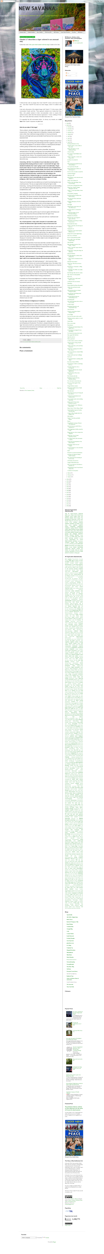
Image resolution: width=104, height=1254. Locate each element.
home (82, 721)
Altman (76, 586)
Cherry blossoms (70, 309)
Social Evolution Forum (72, 982)
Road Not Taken (73, 844)
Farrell (70, 686)
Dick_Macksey (68, 667)
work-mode (70, 902)
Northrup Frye (75, 805)
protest (66, 832)
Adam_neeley (67, 571)
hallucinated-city (74, 712)
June (69, 138)
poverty (73, 828)
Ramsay (81, 836)
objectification (76, 808)
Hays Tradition (40, 32)
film (78, 530)
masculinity (81, 775)
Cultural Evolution (31, 32)
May (69, 140)
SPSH (66, 864)
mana (70, 772)
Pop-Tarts (74, 32)
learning (78, 759)
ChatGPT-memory (79, 628)
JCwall (78, 744)
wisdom (71, 898)
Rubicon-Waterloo (75, 848)
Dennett (81, 663)
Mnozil (70, 790)
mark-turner (67, 775)
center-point (73, 621)
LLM (78, 519)
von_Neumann (80, 893)
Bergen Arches (74, 515)
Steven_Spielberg (74, 866)
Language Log (70, 947)
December (70, 126)
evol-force (77, 682)
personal (75, 543)
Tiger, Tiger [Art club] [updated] (73, 274)
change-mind (70, 622)
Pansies (68, 421)
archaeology (77, 595)
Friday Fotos (77, 516)
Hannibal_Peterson (68, 714)
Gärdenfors (73, 697)
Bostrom (81, 611)
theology (69, 877)
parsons (69, 812)
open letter (80, 809)
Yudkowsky (78, 906)
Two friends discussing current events (74, 333)
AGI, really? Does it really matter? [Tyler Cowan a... (74, 279)
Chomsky (72, 633)
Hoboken (67, 517)
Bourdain (76, 613)
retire (79, 842)
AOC (77, 593)
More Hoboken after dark (72, 376)
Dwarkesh (76, 672)
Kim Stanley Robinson (72, 751)
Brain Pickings (70, 924)
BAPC (81, 602)
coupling (72, 527)
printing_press (67, 831)
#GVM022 (66, 563)
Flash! (68, 450)
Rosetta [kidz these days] (72, 223)
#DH (70, 560)
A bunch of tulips (70, 151)
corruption (77, 651)
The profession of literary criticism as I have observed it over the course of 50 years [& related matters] (74, 1108)
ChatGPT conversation (69, 625)
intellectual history (74, 736)
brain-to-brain (72, 614)
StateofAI (77, 865)
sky (79, 860)
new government (68, 801)
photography (67, 820)
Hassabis (73, 715)
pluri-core (76, 822)
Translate (47, 1237)
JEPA (66, 745)
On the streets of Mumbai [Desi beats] (74, 185)
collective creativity (73, 643)
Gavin (82, 697)
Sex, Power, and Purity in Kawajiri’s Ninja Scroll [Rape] (78, 1013)
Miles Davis (80, 786)
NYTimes (72, 807)
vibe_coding (81, 890)
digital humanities (75, 667)
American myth (68, 588)
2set (77, 565)
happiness (74, 714)
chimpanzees (67, 632)
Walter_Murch (76, 894)
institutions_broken (79, 734)
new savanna (80, 539)
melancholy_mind (76, 780)
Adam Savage (79, 570)
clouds (75, 639)
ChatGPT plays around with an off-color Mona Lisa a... (74, 207)
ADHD (81, 571)
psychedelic (72, 832)
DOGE (76, 669)
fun (79, 694)
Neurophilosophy (70, 964)
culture (66, 529)
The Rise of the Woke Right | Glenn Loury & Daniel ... (74, 183)
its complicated (80, 741)
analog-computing (79, 588)
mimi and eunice (76, 787)
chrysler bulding (77, 633)
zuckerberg (78, 908)
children (81, 631)
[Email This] (23, 340)
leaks (75, 759)
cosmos (81, 651)
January (69, 476)
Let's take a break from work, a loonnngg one (73, 367)
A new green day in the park (72, 166)
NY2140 (66, 807)
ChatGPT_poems (72, 628)
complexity (81, 646)
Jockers (71, 747)
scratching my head (74, 853)
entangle (66, 679)
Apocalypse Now (68, 595)
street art (67, 868)
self (69, 550)
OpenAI (66, 811)
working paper (77, 552)
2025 (67, 125)
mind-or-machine (74, 788)
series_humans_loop (69, 857)
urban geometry (79, 887)
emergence (81, 675)
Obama (77, 807)
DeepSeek (72, 661)
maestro (77, 768)
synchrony (67, 551)
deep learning (72, 529)
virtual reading (77, 891)
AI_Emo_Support (68, 579)
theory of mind (75, 877)
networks (81, 797)
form (75, 692)
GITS (66, 700)
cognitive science (74, 642)
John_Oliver (81, 747)
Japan (76, 743)
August (69, 134)
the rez (77, 876)
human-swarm (73, 726)
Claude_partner (68, 637)
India (82, 732)
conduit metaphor (79, 649)
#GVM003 (81, 560)
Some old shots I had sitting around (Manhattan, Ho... (74, 294)
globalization (67, 701)
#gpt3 (73, 560)
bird (82, 609)
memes (79, 536)
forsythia (78, 691)
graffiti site (73, 708)
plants (79, 821)
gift (79, 699)
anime (82, 590)
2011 (67, 504)
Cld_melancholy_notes (69, 639)
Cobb (68, 931)
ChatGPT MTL (68, 626)
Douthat (81, 669)
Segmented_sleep (79, 854)
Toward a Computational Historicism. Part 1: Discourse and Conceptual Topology (77, 1048)
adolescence (67, 572)
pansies (66, 812)
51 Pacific (81, 567)
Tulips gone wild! (70, 175)
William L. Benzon (74, 1198)
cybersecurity (72, 657)
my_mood (67, 794)
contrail (78, 650)
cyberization (81, 656)
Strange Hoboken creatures (72, 385)
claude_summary (79, 637)
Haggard (75, 711)
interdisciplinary (72, 737)
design (81, 664)
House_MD (81, 723)
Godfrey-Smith (68, 703)
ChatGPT (67, 516)
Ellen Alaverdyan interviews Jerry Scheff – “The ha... (73, 245)
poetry (76, 545)
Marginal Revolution (71, 950)
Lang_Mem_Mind (79, 755)
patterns (81, 812)
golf (78, 703)
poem (79, 822)
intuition (81, 738)
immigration (67, 732)
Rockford (72, 847)
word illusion (80, 901)
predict (77, 828)
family (81, 685)
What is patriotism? (71, 338)
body (82, 610)
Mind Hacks (69, 954)
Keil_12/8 (76, 750)
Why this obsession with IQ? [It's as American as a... (74, 427)
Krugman (69, 754)
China (71, 632)
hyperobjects (77, 729)
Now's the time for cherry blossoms (74, 381)
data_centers (67, 660)
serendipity (81, 855)
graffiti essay (67, 708)
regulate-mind (67, 548)
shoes (66, 859)
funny (82, 694)
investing (72, 740)
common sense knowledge (77, 644)
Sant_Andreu (75, 850)
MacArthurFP (80, 766)
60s (67, 568)
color (82, 643)
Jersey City (80, 517)
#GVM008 (72, 561)
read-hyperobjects (75, 839)
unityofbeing (77, 551)
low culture (72, 766)
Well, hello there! (70, 391)
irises (79, 740)
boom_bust (67, 611)
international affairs (79, 737)
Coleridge (81, 642)
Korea (66, 754)
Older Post (59, 388)
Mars (71, 775)
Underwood (67, 884)
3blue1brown (70, 567)
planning (76, 821)
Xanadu (66, 906)
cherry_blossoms (68, 629)
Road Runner (80, 844)
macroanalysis (72, 768)
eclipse (66, 674)
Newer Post (22, 388)
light (77, 762)
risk (77, 843)
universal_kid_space (79, 886)
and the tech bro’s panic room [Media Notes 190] (73, 1075)
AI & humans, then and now (72, 460)
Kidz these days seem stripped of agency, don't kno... (73, 218)
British (81, 615)
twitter (69, 883)
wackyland (67, 894)
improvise (81, 532)
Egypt (78, 675)
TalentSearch (80, 872)
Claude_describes (34, 341)
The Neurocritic (70, 984)
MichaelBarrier (70, 952)
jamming (66, 533)
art (23, 341)
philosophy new (74, 818)
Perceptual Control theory (72, 971)
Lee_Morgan (71, 761)
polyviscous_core (68, 825)
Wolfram (71, 901)
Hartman (69, 715)
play (82, 821)
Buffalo (81, 617)
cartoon (81, 523)
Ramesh (77, 836)
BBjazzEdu (77, 604)
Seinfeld (66, 855)
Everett (73, 682)
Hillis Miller (70, 719)
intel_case (67, 736)
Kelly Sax (81, 750)
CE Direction (78, 619)
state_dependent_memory (70, 865)
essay (76, 680)
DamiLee (66, 658)
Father (79, 686)
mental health (72, 781)
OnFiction (69, 969)
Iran (77, 740)
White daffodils (70, 242)
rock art (69, 847)
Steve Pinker (67, 866)
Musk (74, 793)
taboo (70, 872)
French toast (77, 693)
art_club (26, 341)
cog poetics (72, 640)
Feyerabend (67, 689)
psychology (80, 547)
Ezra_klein (67, 685)
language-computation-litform (77, 756)
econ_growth (74, 674)
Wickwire (67, 897)
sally (71, 850)
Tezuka (74, 876)
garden (69, 532)
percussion (67, 543)
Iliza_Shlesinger (75, 730)
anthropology (72, 592)
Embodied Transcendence (72, 261)
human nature (80, 725)
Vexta (76, 890)
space (72, 862)
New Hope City (74, 801)
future (69, 696)
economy (66, 675)
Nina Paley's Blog (70, 966)
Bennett (71, 607)
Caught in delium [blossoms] (73, 462)
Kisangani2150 (68, 519)
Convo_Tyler (67, 651)
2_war (75, 565)
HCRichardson (77, 715)
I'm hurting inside (70, 299)
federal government (76, 687)
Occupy (81, 808)
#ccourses (81, 559)
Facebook (78, 685)
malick (81, 769)
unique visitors (68, 1225)
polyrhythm (75, 824)
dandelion (81, 658)
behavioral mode (76, 606)
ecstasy (70, 675)
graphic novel (78, 708)
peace (74, 814)
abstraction (71, 568)
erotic (73, 680)
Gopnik (70, 704)
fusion (66, 696)
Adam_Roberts (75, 571)
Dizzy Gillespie (71, 669)
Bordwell (71, 611)
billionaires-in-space (73, 608)
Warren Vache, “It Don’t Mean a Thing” (75, 408)
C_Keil (73, 618)
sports (82, 862)
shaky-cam (77, 550)
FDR (71, 687)
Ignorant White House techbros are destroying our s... (74, 169)
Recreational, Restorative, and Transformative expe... (73, 307)
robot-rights (80, 846)
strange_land (81, 866)
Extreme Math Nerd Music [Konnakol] (74, 285)
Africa (72, 574)
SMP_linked (72, 861)
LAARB (66, 755)
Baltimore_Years (68, 602)
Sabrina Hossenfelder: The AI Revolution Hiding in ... (73, 213)
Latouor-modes (74, 758)
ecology (69, 674)
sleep (82, 859)
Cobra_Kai (67, 640)
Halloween (81, 711)
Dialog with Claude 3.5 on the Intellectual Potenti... (73, 149)
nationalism (72, 795)
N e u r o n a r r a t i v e (71, 959)
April (69, 142)
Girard (81, 699)
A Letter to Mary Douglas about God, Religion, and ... (74, 414)
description (77, 529)
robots (66, 847)
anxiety (73, 593)
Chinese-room (76, 632)
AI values (76, 575)
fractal (82, 691)
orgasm (76, 811)
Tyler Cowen (73, 883)
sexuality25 (80, 857)
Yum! (68, 161)
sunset (74, 868)
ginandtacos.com (70, 943)
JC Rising (69, 744)
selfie (75, 855)
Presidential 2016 (79, 829)
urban (74, 887)
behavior (69, 606)
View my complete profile (78, 42)
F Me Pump (72, 685)
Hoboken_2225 (68, 720)
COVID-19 (71, 653)
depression (67, 664)
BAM (74, 602)
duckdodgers (81, 671)
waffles (71, 894)
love (68, 766)
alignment (74, 585)
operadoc (70, 811)
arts (68, 597)
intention (66, 737)
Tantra (66, 873)
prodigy (70, 547)
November (70, 128)
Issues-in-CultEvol (72, 741)
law (73, 759)
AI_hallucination (75, 579)
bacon (82, 600)
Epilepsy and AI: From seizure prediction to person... (73, 402)
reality (74, 840)
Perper (72, 816)
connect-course (68, 650)
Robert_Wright (74, 846)
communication (68, 646)
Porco (82, 827)
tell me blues (72, 875)
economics (80, 674)
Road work (69, 276)
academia (81, 522)
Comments (69, 75)
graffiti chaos (74, 707)
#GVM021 (81, 561)
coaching (78, 639)
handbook (81, 712)
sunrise (71, 868)
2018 (67, 490)
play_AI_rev (67, 822)
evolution (81, 682)
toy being (67, 880)
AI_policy (72, 581)
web (76, 895)
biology (79, 609)
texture (72, 876)
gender (69, 699)
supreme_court (68, 869)
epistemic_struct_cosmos (78, 679)
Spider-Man (78, 862)
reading (81, 839)
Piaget (66, 821)
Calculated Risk (70, 926)
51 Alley (77, 567)
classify (75, 635)
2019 (67, 488)
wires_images (67, 898)
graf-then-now (76, 705)
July (68, 136)
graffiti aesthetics (68, 707)
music (66, 538)
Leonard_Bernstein (79, 761)
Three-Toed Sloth (70, 986)
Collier (79, 643)
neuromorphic (67, 800)
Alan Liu (77, 583)
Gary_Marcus (77, 697)
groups (66, 711)
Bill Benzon (80, 32)
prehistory (81, 828)
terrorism (66, 876)
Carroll (77, 618)
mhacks (81, 783)
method (77, 783)
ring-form (73, 548)
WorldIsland (67, 905)
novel (82, 805)
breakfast (81, 614)
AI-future (79, 582)
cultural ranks (71, 656)
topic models (78, 879)
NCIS (77, 797)
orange (73, 811)
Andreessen (81, 589)
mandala (73, 772)
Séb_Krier (67, 854)
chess (74, 629)
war (80, 894)
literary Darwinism (79, 763)
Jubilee (66, 748)
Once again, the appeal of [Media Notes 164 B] (73, 1039)
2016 (67, 494)
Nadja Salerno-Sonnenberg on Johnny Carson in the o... (74, 221)
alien (80, 583)
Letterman (67, 762)
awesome (74, 600)
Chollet (69, 633)
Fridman (69, 694)
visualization (71, 552)
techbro (76, 873)
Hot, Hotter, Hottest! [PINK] (73, 361)
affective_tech (67, 574)
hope (66, 723)
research (76, 842)
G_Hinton (73, 696)
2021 (67, 484)
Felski (82, 687)
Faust (82, 686)
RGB (82, 842)
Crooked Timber (70, 933)
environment (70, 679)
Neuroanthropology (71, 962)
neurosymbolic (80, 800)
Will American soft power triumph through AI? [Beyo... (74, 291)
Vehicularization (68, 890)
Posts (68, 73)
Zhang (72, 908)
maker (77, 769)
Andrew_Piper (67, 590)
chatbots (75, 624)
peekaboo (67, 815)
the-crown (81, 876)
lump (76, 766)
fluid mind (78, 690)
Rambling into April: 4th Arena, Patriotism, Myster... (73, 378)
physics (81, 820)
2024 (67, 479)
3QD (66, 513)
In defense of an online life (72, 159)
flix (68, 690)
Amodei (74, 588)
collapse (66, 643)
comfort (70, 644)
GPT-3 (81, 704)
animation (72, 523)
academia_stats (68, 570)
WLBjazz (81, 899)
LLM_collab (76, 765)
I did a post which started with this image (39, 44)
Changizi (75, 622)
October (69, 130)
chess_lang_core (80, 629)
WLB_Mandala (80, 898)
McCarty (72, 776)
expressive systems (77, 683)
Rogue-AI (71, 520)
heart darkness (77, 716)
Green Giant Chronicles (65, 32)
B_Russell (78, 600)
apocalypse (81, 593)
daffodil (81, 657)
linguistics (80, 533)
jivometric (67, 747)
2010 (67, 505)
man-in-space (74, 770)
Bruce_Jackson (68, 617)
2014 (67, 498)
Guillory (70, 711)
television (67, 875)
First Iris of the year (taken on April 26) (75, 171)
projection (81, 831)
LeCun (66, 761)
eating (80, 672)
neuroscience (72, 539)
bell (82, 606)
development (67, 665)
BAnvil (77, 602)
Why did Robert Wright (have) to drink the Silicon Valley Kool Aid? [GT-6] (74, 1084)
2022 (67, 483)
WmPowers (67, 901)
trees (66, 882)
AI (68, 513)
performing (71, 543)
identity (81, 729)
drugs (77, 671)
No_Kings (70, 805)
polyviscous (80, 824)
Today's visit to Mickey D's (72, 180)
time (72, 879)
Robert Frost (67, 846)
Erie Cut (70, 680)
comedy (66, 644)
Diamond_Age (80, 665)
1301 (73, 565)
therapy (66, 879)
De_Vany (76, 660)
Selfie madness (70, 416)
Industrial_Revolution (69, 733)
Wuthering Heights (79, 905)
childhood (76, 631)
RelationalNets (67, 842)
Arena (82, 595)
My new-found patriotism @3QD (73, 237)
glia (74, 700)
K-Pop (81, 748)
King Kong (67, 752)
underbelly (81, 883)
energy (76, 678)
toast (74, 879)
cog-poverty (77, 640)
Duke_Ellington (68, 672)
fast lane (75, 686)
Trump (68, 882)
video (66, 891)
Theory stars (80, 877)
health (66, 716)
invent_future (67, 740)
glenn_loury (70, 700)
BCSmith (81, 604)
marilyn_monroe (74, 773)
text (69, 876)
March (69, 473)
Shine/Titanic (80, 858)
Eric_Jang (67, 680)
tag (72, 872)
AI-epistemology (73, 582)
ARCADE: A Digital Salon (72, 917)
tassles (69, 873)
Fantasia (66, 686)
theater (66, 877)
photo (39, 341)
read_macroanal (68, 839)
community (72, 526)
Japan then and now (71, 337)
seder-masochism (72, 854)
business (70, 618)
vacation (81, 888)
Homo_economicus (73, 722)
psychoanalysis (80, 832)
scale (82, 850)
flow (70, 690)
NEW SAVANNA (37, 8)
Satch (79, 850)
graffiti (72, 532)
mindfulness (80, 788)
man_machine (67, 770)
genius (72, 699)
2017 (67, 492)
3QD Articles (56, 32)
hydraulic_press (71, 729)
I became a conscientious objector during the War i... (73, 312)
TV (76, 882)
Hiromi (74, 719)
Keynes (66, 751)
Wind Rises (72, 897)
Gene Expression (70, 940)
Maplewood (67, 773)
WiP (82, 897)
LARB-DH (69, 758)
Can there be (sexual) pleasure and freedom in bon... (74, 396)
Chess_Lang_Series (68, 630)
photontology (71, 545)
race (79, 835)
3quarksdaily (69, 914)
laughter (70, 759)
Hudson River (73, 517)
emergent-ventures (68, 676)
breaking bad (68, 615)
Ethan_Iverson (80, 680)
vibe (78, 890)
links (66, 763)
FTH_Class (76, 694)
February (69, 474)
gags (79, 696)
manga (81, 535)
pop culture (78, 825)
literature (77, 535)
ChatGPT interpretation (78, 625)
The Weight (69, 204)
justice (77, 748)
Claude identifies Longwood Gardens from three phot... (74, 410)
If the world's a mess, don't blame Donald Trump (73, 240)
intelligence (81, 736)
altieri (73, 586)
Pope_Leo (74, 827)
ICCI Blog (69, 945)
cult (82, 653)
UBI (77, 883)
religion (72, 842)
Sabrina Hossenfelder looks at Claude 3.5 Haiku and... (74, 388)
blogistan (74, 610)
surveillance (80, 869)
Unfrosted (67, 886)
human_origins (67, 726)
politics (79, 545)
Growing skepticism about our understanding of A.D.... (73, 297)
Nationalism (69, 283)
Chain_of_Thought (80, 621)
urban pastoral (69, 889)
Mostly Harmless (70, 957)
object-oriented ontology (71, 541)
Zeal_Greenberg (68, 908)
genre (77, 699)
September (70, 132)
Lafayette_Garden (71, 755)
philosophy (80, 543)
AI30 (74, 583)
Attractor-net (67, 599)
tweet (79, 882)
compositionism (68, 647)
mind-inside (67, 788)
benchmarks (67, 607)
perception (71, 815)
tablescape (67, 872)
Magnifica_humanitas (69, 769)
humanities (77, 532)
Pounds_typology (68, 828)
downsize (74, 671)
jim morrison (80, 745)
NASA (81, 794)
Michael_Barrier (68, 784)
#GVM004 (67, 561)
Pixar (73, 821)
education (74, 675)
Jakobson (66, 742)
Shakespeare (67, 858)
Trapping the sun (70, 228)
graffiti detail (80, 707)
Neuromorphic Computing (72, 193)
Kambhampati (67, 750)
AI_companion (75, 578)
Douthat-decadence (68, 671)
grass (82, 708)
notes (79, 805)
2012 (67, 502)
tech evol (72, 873)
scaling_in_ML (68, 851)
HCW (82, 715)
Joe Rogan (76, 747)
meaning (73, 777)
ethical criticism (73, 530)
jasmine (79, 742)
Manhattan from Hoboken (72, 215)
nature (74, 797)
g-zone (66, 532)
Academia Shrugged (71, 173)
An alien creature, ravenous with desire (74, 340)
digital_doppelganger (74, 668)
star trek (81, 864)
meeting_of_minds (68, 780)
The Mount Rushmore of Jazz (73, 143)
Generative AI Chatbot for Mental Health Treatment (73, 455)
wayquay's (69, 895)
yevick (70, 906)
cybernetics (67, 657)
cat (82, 618)
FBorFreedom (67, 687)
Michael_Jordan (68, 786)
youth (73, 906)
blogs (77, 610)
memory (66, 781)
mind (82, 536)
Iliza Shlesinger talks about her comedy (74, 272)
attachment (81, 597)
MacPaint (66, 768)
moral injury (80, 790)
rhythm (66, 843)
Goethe (72, 703)
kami (72, 750)
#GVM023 (72, 563)
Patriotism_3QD (77, 812)
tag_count (76, 872)
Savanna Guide (23, 32)
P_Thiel (81, 811)
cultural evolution (78, 527)
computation (80, 526)
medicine (81, 779)
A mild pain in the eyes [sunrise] (73, 281)
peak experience (79, 542)
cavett (73, 619)
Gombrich (67, 704)
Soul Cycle (69, 356)
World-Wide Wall (77, 520)
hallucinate (67, 712)
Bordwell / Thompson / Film (72, 921)
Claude (29, 341)
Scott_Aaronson (68, 853)
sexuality (72, 550)
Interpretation (76, 738)
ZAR (82, 906)
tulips (75, 882)
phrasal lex (78, 820)
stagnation (72, 864)
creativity (76, 653)
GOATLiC (73, 701)
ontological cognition (69, 542)
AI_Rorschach (77, 581)
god (77, 701)
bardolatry (67, 603)
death (79, 660)
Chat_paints (70, 624)
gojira (75, 703)
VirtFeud (73, 891)
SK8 (76, 860)
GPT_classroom (77, 704)
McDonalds (81, 776)
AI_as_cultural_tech (69, 577)
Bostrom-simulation (68, 613)
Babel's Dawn (69, 919)
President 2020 (68, 829)
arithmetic (71, 596)
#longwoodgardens (79, 564)
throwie (69, 879)
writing (72, 905)
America (81, 586)
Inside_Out (67, 734)
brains (78, 523)
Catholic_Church (68, 619)
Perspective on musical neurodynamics (74, 452)
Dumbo (72, 672)
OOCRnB (76, 809)
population (78, 827)
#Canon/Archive (75, 559)
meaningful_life (68, 536)
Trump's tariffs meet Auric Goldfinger (74, 355)
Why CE (81, 895)
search (79, 853)
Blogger (54, 1242)
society (81, 550)
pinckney (69, 821)
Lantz (66, 758)
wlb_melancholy (68, 899)
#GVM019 (77, 561)
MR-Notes (67, 793)
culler (80, 653)
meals (66, 777)
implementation (73, 732)
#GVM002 (76, 560)
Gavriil (66, 699)
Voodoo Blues (70, 321)
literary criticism (69, 535)
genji (75, 699)
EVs (65, 683)
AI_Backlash (80, 577)
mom (73, 790)
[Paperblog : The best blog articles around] (69, 1212)
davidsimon (71, 660)
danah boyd (72, 658)
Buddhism (77, 617)
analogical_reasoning (69, 589)
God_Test (81, 701)
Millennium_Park (68, 787)
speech (75, 862)
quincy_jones (75, 835)
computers (67, 527)
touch (82, 879)
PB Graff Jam (68, 814)
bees (66, 606)
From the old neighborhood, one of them (77, 1024)
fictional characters (73, 689)
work (66, 902)
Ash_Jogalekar (75, 597)
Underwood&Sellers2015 (78, 884)
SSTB (68, 864)
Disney (71, 516)
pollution (71, 824)
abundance (75, 522)
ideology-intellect (68, 730)
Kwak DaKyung (80, 754)
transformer (71, 880)
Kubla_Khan (74, 519)
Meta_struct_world (79, 781)
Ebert (82, 672)
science (66, 550)
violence (69, 891)
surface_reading (75, 869)
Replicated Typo (70, 976)
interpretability (71, 738)
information (80, 733)
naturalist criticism (68, 797)
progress (75, 547)
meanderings (69, 777)
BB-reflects (72, 604)
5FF (65, 568)
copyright (72, 651)
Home (41, 388)
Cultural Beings (68, 654)
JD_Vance (81, 744)
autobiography (68, 600)
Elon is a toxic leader (71, 323)
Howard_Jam (67, 725)
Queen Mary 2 (68, 835)
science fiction (79, 851)
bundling (66, 618)
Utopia (76, 888)
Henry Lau (78, 718)
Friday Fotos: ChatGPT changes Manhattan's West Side (73, 188)
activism (73, 570)
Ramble (74, 836)
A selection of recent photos (72, 470)
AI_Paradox (67, 581)
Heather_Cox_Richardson (70, 718)
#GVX (76, 563)
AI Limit (72, 575)
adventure (76, 572)
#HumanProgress (68, 564)
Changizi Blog (70, 929)
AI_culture (81, 578)
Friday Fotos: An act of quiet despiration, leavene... (72, 436)
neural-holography (68, 798)
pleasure (71, 822)
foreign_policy (71, 691)
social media (80, 861)
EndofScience (71, 678)
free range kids (68, 693)
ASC (71, 597)
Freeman (73, 693)
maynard (68, 776)
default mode (79, 661)
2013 (67, 500)
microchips (74, 786)
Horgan (69, 723)
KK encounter (80, 752)
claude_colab (71, 636)
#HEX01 (81, 563)
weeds (78, 895)
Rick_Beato (70, 843)
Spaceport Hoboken (71, 253)
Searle (82, 853)
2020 (67, 486)
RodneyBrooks (77, 847)
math (66, 776)
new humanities (80, 801)
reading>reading (68, 840)
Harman (78, 714)
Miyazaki (67, 520)
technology (80, 873)
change (66, 622)
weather (73, 895)
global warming (79, 700)
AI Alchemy (67, 575)
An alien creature (70, 304)
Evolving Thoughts (71, 938)
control (81, 650)
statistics (81, 865)
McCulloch (76, 776)
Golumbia (81, 703)
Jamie (70, 742)
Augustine (81, 599)
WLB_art (75, 898)
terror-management (79, 875)
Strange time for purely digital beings (74, 233)
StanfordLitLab (77, 864)
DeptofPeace (72, 664)
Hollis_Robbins (76, 720)
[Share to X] (27, 340)
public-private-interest (75, 833)
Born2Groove (80, 515)
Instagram (72, 734)
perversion (81, 816)
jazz (70, 533)
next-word (72, 804)
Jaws (82, 742)
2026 (67, 123)
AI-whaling (70, 583)
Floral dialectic (70, 325)
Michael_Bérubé (80, 784)
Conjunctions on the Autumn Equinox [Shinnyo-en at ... (74, 231)
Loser (66, 766)
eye (82, 683)
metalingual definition (69, 783)
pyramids (81, 833)
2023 (67, 481)
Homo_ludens (80, 722)
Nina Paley (77, 804)
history (77, 719)
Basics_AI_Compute (74, 603)
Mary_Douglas (75, 775)
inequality (76, 733)
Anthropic (67, 592)
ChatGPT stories (75, 626)
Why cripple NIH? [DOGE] (72, 335)
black (66, 610)
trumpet (71, 882)
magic (82, 768)
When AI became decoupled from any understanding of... (74, 164)
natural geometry (79, 796)
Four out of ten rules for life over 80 (74, 316)
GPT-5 (72, 705)
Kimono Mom (80, 751)
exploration (69, 683)
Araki (74, 595)
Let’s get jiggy (70, 314)
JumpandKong (72, 748)
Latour (81, 519)
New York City (76, 802)
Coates (81, 639)
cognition (75, 525)
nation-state (67, 796)
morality (66, 791)
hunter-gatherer (76, 727)
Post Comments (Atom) (29, 390)
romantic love (80, 548)
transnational (72, 551)
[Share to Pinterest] (30, 340)
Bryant (73, 617)
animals (72, 590)
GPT (82, 516)
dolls (78, 669)
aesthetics (67, 523)
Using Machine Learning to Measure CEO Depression (74, 423)
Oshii (79, 811)
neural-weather (80, 798)
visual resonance (68, 893)
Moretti (70, 791)
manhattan (80, 772)
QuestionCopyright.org (71, 973)
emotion (74, 676)
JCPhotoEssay (74, 744)
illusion (81, 730)
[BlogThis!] (25, 340)
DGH (74, 665)
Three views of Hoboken (72, 235)
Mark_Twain (80, 773)
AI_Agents (81, 575)
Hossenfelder (74, 723)
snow (76, 861)
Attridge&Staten (74, 599)
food (82, 690)
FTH (73, 694)
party (72, 812)
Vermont (73, 890)
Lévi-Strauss (71, 762)
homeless (66, 722)
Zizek (75, 908)
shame (76, 858)
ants (70, 593)
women (75, 901)
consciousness (74, 650)
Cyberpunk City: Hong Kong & (77, 1068)
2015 (67, 496)
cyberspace (77, 657)
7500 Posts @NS (48, 32)
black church (69, 610)
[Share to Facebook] (28, 340)
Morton (73, 791)
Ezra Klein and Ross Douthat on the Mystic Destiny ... (74, 196)
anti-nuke (78, 592)
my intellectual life (79, 793)
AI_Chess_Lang (68, 578)
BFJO (82, 607)
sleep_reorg (67, 861)
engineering (80, 678)
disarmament (81, 668)
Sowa (70, 862)
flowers (81, 530)
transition (75, 880)
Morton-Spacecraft (79, 791)
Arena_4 (66, 596)
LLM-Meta (81, 765)
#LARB (73, 564)
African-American (73, 513)
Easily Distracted (70, 936)
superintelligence (79, 868)
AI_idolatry (80, 579)
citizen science (68, 525)
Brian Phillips (76, 615)
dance (77, 658)
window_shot (77, 897)
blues (80, 610)
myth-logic (71, 538)
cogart (82, 640)
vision (82, 891)
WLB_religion (75, 899)
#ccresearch (67, 560)
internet (66, 738)
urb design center (69, 887)
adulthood (72, 572)
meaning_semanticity (79, 777)
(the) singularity (68, 559)
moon (76, 790)
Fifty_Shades (80, 689)
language (75, 533)
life (74, 762)
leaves (82, 759)
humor (71, 727)
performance (80, 815)
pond (73, 825)
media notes (74, 536)
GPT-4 (66, 705)
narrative (76, 538)
